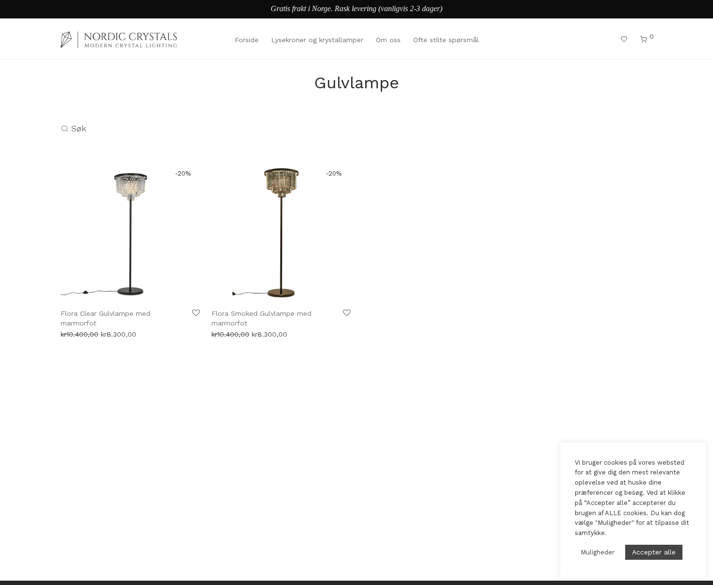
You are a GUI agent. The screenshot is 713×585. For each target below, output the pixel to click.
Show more (77, 331)
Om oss (388, 40)
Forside (247, 40)
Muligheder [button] (598, 552)
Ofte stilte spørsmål (446, 40)
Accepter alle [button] (654, 552)
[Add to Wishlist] (195, 313)
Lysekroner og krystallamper (317, 40)
